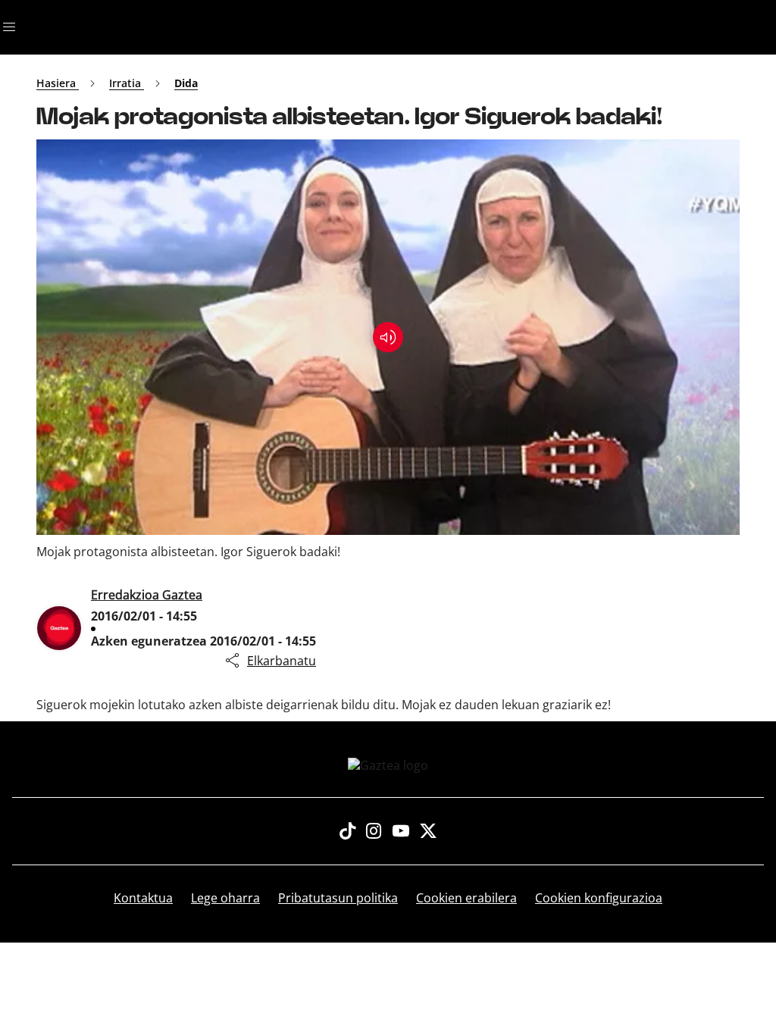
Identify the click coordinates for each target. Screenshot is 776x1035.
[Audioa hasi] (388, 337)
